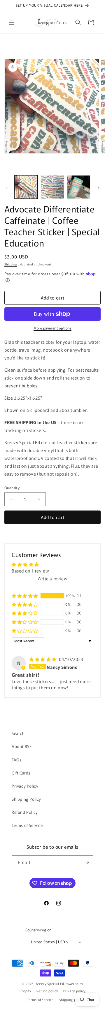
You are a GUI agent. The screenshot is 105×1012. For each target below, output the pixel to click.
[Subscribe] (86, 862)
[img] (43, 659)
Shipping (10, 264)
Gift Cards (21, 773)
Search (18, 733)
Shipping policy (71, 999)
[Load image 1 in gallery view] (26, 186)
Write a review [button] (52, 578)
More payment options (52, 327)
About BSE (22, 746)
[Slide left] (6, 188)
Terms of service (40, 999)
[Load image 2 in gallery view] (52, 186)
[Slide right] (98, 188)
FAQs (16, 760)
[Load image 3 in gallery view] (78, 186)
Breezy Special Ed (50, 983)
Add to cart (52, 517)
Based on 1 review (30, 571)
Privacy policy (74, 990)
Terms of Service (27, 825)
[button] (11, 22)
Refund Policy (25, 812)
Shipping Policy (26, 799)
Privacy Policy (25, 786)
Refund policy (47, 990)
